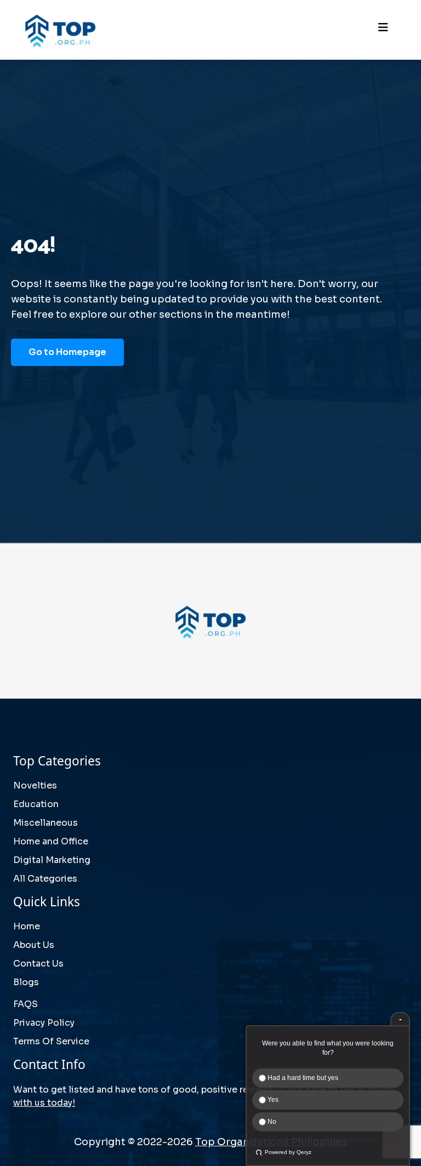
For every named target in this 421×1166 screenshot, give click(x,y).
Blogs (26, 982)
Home (26, 926)
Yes (272, 1100)
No (271, 1121)
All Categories (45, 878)
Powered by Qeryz (288, 1152)
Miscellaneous (45, 822)
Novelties (35, 785)
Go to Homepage (67, 352)
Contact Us (38, 963)
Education (36, 804)
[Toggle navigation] (383, 30)
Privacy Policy (44, 1022)
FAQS (25, 1004)
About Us (33, 945)
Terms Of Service (51, 1041)
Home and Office (50, 841)
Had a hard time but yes (302, 1078)
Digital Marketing (51, 860)
